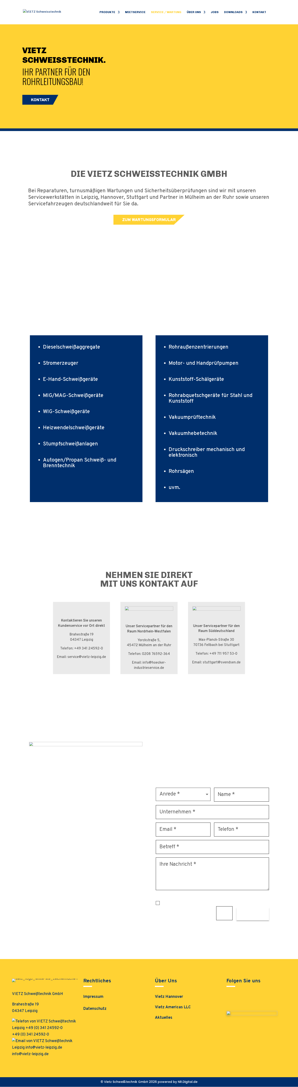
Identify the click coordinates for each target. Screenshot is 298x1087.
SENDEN (252, 914)
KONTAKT (259, 12)
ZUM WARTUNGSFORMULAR (149, 220)
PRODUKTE (107, 12)
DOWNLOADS (233, 12)
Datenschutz (94, 1009)
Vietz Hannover (169, 996)
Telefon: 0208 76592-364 (149, 654)
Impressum (93, 997)
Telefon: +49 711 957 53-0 (216, 654)
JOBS (215, 12)
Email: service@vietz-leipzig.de (81, 657)
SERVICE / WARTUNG (166, 12)
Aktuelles (163, 1017)
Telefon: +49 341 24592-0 (81, 648)
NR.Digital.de (187, 1082)
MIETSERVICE (135, 12)
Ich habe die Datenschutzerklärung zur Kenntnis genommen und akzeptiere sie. (212, 903)
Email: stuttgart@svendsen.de (216, 662)
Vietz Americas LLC (173, 1007)
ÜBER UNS (194, 12)
